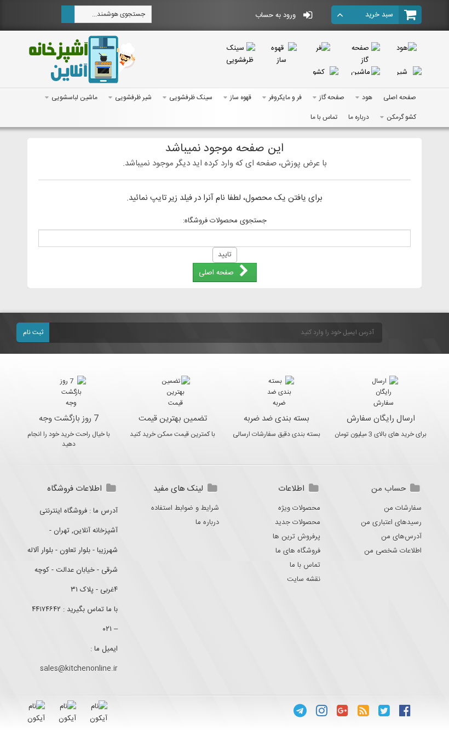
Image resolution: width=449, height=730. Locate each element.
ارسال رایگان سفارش (381, 419)
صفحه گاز (331, 97)
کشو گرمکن (401, 117)
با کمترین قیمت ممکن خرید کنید (172, 434)
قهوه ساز (240, 97)
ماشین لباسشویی (74, 97)
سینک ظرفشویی (190, 97)
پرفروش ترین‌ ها (296, 537)
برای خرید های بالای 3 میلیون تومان (381, 434)
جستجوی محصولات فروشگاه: (225, 221)
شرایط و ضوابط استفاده (185, 508)
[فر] (323, 48)
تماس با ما (323, 117)
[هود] (406, 48)
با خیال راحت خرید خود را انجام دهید (68, 439)
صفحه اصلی (399, 97)
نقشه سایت (303, 579)
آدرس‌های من (401, 537)
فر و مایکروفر (285, 97)
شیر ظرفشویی (133, 97)
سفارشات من (403, 508)
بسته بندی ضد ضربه (276, 419)
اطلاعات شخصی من (393, 551)
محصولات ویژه (299, 508)
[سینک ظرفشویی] (240, 54)
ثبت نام (33, 332)
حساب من (388, 489)
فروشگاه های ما (297, 551)
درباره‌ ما (358, 117)
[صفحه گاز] (364, 54)
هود (367, 97)
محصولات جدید (297, 522)
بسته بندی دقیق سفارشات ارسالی (276, 434)
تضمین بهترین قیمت (173, 419)
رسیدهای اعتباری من (391, 522)
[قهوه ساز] (281, 54)
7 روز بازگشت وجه (69, 419)
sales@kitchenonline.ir (79, 669)
